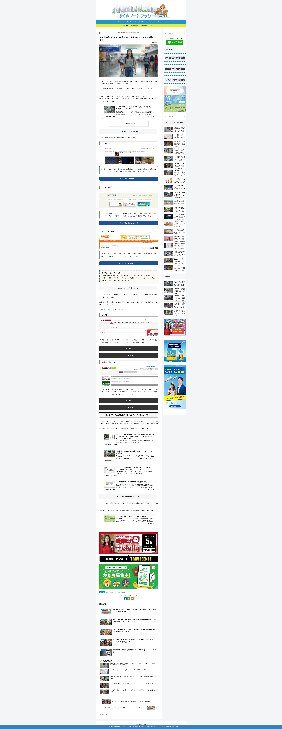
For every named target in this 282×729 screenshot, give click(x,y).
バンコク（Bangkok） (121, 592)
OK (177, 726)
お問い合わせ (147, 724)
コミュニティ (109, 171)
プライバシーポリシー (137, 724)
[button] (184, 33)
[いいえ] (280, 727)
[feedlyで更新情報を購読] (128, 598)
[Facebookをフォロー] (125, 598)
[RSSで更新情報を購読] (132, 598)
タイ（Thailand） (110, 592)
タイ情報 (103, 592)
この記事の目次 (127, 123)
